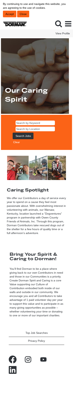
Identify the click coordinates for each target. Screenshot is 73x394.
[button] (68, 23)
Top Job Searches (37, 332)
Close (23, 14)
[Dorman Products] (13, 23)
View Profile (62, 33)
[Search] (58, 23)
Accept (9, 14)
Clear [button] (16, 142)
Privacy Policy (36, 340)
